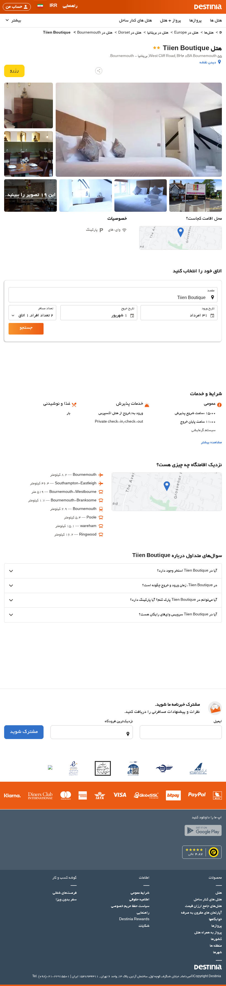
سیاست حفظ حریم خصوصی (130, 906)
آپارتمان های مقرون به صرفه (201, 913)
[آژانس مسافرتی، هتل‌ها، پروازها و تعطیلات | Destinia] (208, 7)
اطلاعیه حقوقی (139, 900)
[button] (53, 7)
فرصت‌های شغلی (65, 893)
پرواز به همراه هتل (208, 933)
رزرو (14, 70)
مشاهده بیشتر (211, 443)
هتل (219, 893)
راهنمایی (143, 913)
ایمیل (218, 722)
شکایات (144, 926)
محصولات (215, 878)
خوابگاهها (215, 920)
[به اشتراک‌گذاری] (98, 70)
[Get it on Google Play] (202, 832)
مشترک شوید (24, 732)
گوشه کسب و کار (64, 878)
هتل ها (216, 20)
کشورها (216, 939)
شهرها (217, 953)
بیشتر (15, 20)
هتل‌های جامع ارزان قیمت (203, 906)
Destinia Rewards (134, 920)
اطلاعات (144, 878)
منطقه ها (216, 946)
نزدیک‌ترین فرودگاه (119, 722)
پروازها (195, 20)
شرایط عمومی (140, 893)
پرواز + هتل (170, 20)
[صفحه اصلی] (220, 33)
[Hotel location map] (180, 238)
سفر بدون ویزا (66, 900)
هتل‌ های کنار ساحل (135, 20)
